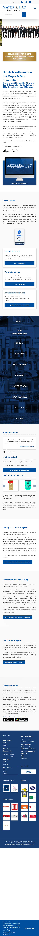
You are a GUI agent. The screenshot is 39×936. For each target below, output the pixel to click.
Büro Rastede (26, 745)
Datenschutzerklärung (16, 843)
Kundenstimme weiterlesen (27, 446)
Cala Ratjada (19, 396)
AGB (24, 843)
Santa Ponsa (19, 386)
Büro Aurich (7, 740)
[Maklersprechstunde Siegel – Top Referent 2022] (19, 228)
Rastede (19, 375)
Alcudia (19, 407)
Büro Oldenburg (26, 736)
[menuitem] (14, 2)
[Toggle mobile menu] (35, 9)
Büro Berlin (7, 759)
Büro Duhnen (8, 768)
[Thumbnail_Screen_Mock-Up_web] (19, 158)
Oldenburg (19, 364)
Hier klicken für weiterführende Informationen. (15, 717)
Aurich (19, 321)
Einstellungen (6, 934)
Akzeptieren (29, 928)
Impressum (7, 843)
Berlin (19, 342)
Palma (19, 418)
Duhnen (19, 353)
